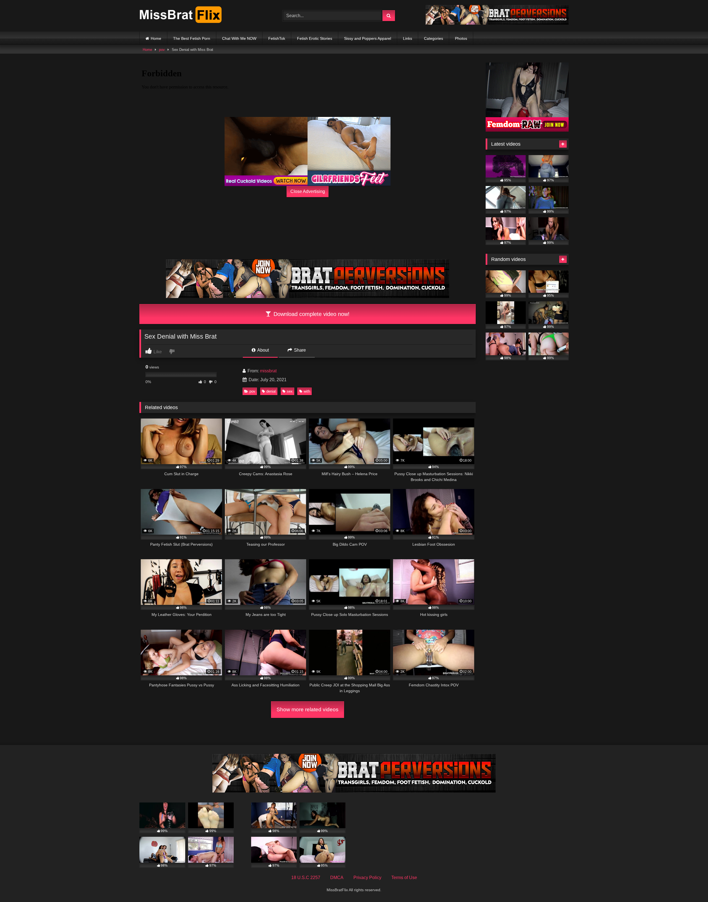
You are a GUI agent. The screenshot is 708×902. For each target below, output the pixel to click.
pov (162, 50)
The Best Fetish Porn (191, 38)
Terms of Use (404, 877)
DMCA (336, 877)
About (262, 350)
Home (156, 38)
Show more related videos (308, 709)
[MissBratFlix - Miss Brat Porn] (180, 15)
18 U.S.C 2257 (305, 877)
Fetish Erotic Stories (314, 38)
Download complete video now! (311, 314)
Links (407, 38)
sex (290, 391)
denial (271, 391)
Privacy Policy (367, 877)
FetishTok (276, 38)
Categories (433, 38)
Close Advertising (307, 191)
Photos (461, 38)
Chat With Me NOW (239, 38)
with (307, 391)
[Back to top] (691, 885)
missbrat (268, 370)
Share (299, 350)
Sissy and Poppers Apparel (367, 38)
